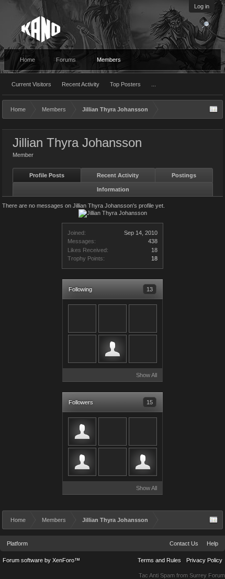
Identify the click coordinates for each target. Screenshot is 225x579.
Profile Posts (46, 175)
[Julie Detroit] (143, 349)
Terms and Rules (159, 560)
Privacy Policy (204, 560)
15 (150, 402)
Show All (146, 375)
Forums (66, 59)
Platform (17, 543)
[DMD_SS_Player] (82, 431)
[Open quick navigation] (213, 109)
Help (212, 543)
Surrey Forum (207, 575)
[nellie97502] (82, 318)
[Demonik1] (112, 318)
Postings (184, 175)
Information (113, 189)
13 (150, 289)
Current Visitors (31, 84)
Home (27, 59)
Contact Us (184, 543)
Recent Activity (80, 84)
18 (154, 258)
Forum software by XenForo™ (41, 560)
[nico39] (112, 349)
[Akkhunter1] (143, 318)
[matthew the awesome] (82, 462)
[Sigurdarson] (143, 462)
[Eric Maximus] (112, 431)
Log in (201, 6)
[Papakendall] (143, 431)
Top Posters (125, 84)
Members (109, 59)
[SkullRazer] (82, 349)
